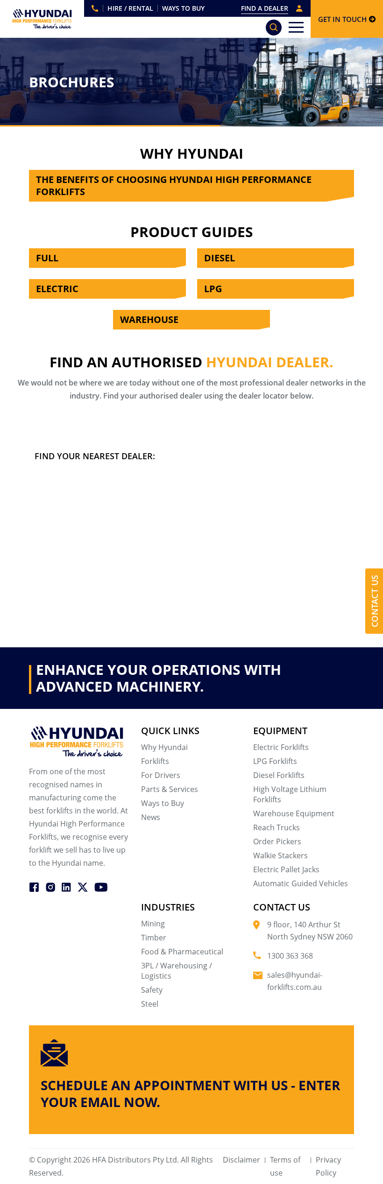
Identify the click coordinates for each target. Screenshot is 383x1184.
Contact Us (374, 600)
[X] (83, 886)
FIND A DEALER (264, 8)
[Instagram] (50, 886)
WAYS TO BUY (183, 8)
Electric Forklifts (281, 747)
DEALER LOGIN (299, 8)
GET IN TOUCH (342, 19)
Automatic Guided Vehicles (300, 883)
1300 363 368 (95, 8)
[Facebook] (34, 886)
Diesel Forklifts (279, 775)
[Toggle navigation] (296, 27)
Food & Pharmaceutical (182, 951)
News (150, 817)
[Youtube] (100, 886)
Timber (153, 937)
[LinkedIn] (66, 886)
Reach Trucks (276, 827)
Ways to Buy (162, 803)
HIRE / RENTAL (130, 8)
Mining (153, 923)
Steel (149, 1004)
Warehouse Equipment (293, 813)
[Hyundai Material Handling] (42, 19)
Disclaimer (241, 1160)
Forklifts (155, 761)
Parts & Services (169, 789)
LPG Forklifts (275, 761)
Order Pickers (277, 841)
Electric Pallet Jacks (286, 869)
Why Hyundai (164, 747)
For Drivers (160, 775)
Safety (152, 990)
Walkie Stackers (280, 855)
